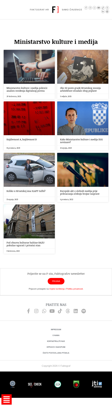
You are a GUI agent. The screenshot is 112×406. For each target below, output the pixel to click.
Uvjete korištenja (57, 289)
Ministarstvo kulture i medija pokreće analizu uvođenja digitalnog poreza (27, 89)
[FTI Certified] (96, 385)
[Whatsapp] (94, 8)
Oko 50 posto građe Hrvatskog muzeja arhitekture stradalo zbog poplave (80, 89)
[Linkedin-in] (103, 11)
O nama (56, 335)
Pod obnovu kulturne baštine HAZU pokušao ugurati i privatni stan (25, 244)
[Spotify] (107, 11)
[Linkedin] (75, 311)
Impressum (56, 330)
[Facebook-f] (86, 8)
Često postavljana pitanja (56, 353)
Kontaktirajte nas (56, 341)
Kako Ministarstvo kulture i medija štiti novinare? (81, 141)
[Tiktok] (103, 8)
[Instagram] (90, 8)
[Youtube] (98, 8)
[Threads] (107, 8)
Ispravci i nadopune (56, 347)
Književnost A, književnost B (22, 139)
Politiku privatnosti (74, 289)
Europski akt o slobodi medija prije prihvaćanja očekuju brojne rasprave (79, 192)
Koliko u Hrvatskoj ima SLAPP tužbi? (26, 191)
